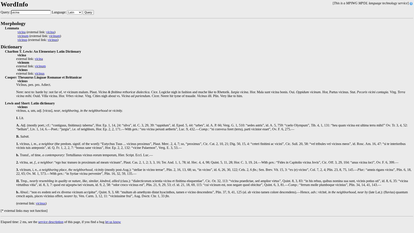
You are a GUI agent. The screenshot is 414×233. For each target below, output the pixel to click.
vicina (21, 32)
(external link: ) (36, 32)
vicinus (22, 40)
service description (50, 222)
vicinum (22, 36)
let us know (113, 222)
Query (88, 12)
